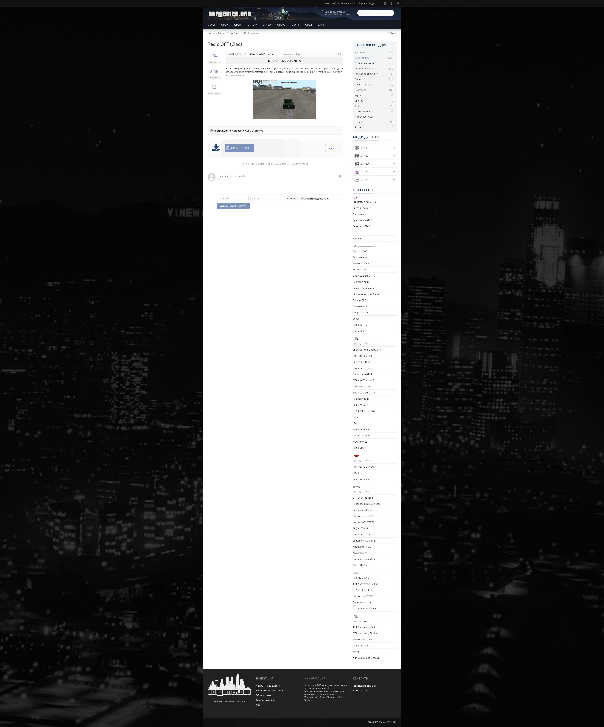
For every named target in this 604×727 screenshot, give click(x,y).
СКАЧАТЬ (240, 148)
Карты (358, 95)
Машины (359, 52)
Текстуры (360, 105)
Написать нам (360, 690)
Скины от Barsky (363, 84)
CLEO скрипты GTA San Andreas (262, 54)
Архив (358, 127)
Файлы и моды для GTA (268, 685)
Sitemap (331, 697)
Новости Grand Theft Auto (269, 690)
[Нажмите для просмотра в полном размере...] (284, 98)
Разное (358, 122)
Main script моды (364, 116)
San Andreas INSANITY (366, 73)
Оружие (359, 100)
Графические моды (365, 68)
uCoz (321, 697)
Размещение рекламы (364, 685)
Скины (358, 79)
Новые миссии (362, 111)
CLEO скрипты (362, 57)
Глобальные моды (364, 63)
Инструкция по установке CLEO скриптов (238, 130)
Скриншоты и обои (265, 700)
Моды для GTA (313, 684)
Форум (259, 704)
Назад (393, 33)
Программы (361, 89)
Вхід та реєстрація (334, 11)
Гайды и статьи (263, 695)
